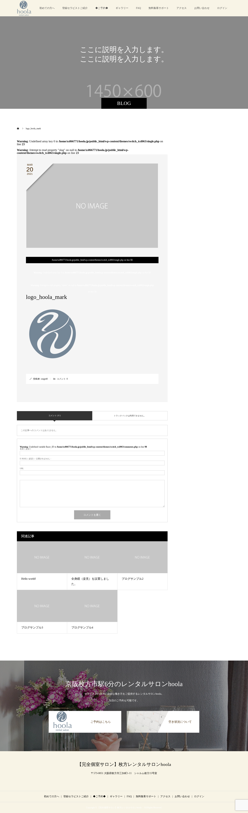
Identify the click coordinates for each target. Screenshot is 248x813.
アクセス (181, 8)
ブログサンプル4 (82, 627)
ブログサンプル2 (132, 578)
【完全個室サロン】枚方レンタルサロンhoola (126, 764)
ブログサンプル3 (32, 627)
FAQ (138, 8)
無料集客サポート (159, 8)
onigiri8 (44, 379)
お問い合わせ (202, 8)
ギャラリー (122, 8)
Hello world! (28, 578)
